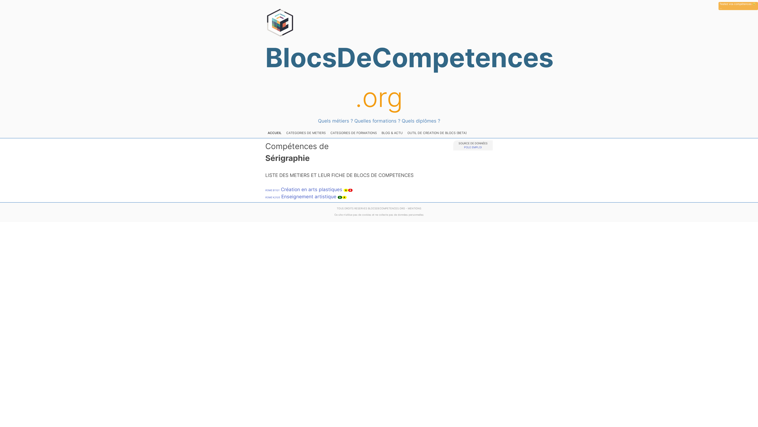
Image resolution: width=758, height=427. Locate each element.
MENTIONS (414, 208)
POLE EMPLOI (473, 147)
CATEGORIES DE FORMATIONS (353, 133)
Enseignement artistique (300, 196)
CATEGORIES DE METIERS (306, 133)
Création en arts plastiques (303, 189)
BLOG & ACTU (392, 133)
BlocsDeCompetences (379, 77)
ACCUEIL (274, 133)
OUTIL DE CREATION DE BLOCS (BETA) (437, 133)
